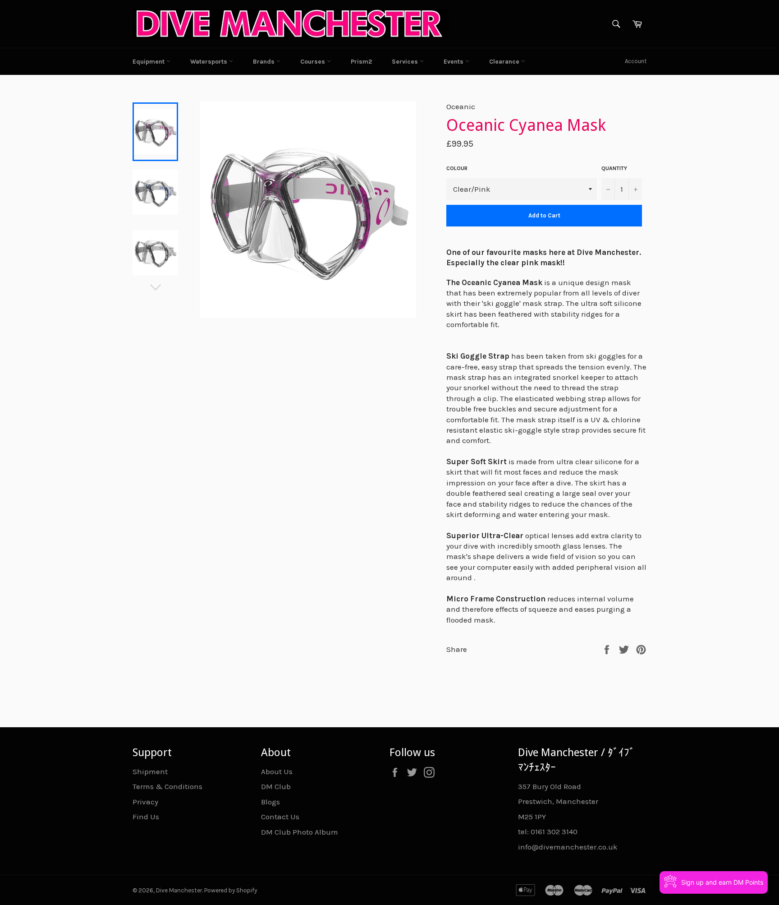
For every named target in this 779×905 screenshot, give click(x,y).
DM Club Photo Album (299, 831)
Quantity (614, 168)
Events (454, 61)
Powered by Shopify (230, 890)
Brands (264, 61)
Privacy (145, 801)
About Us (277, 771)
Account (635, 61)
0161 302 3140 (554, 831)
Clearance (505, 61)
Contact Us (280, 816)
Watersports (209, 61)
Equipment (149, 61)
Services (406, 61)
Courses (313, 61)
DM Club (276, 786)
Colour (456, 168)
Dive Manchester (179, 890)
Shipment (150, 771)
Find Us (146, 816)
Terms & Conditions (167, 786)
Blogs (270, 801)
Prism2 (361, 61)
